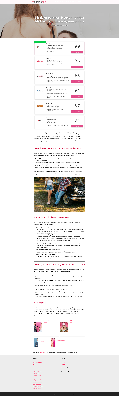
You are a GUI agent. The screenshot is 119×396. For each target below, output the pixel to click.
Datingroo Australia (37, 371)
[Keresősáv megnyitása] (85, 2)
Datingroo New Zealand (38, 380)
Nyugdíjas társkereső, (42, 340)
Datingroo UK (36, 373)
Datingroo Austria (37, 384)
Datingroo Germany (37, 382)
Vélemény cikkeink (71, 1)
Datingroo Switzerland (38, 386)
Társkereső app (59, 1)
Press (63, 362)
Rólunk (80, 1)
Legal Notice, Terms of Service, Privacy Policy (64, 394)
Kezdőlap (42, 352)
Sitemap (64, 364)
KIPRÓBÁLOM (77, 52)
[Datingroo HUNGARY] (39, 2)
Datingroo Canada (37, 375)
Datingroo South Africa (38, 377)
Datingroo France (37, 388)
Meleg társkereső (61, 340)
